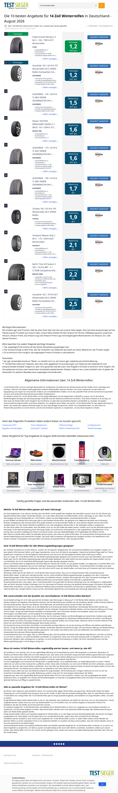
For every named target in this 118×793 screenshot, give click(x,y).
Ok (102, 784)
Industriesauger (95, 428)
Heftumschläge (66, 425)
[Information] (81, 54)
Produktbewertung (13, 763)
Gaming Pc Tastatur (39, 428)
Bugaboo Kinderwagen (12, 428)
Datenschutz (10, 755)
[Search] (102, 5)
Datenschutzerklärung (76, 790)
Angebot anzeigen (99, 37)
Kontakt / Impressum (42, 755)
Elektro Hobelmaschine (69, 428)
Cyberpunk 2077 (9, 425)
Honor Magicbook (39, 425)
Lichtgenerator (94, 425)
